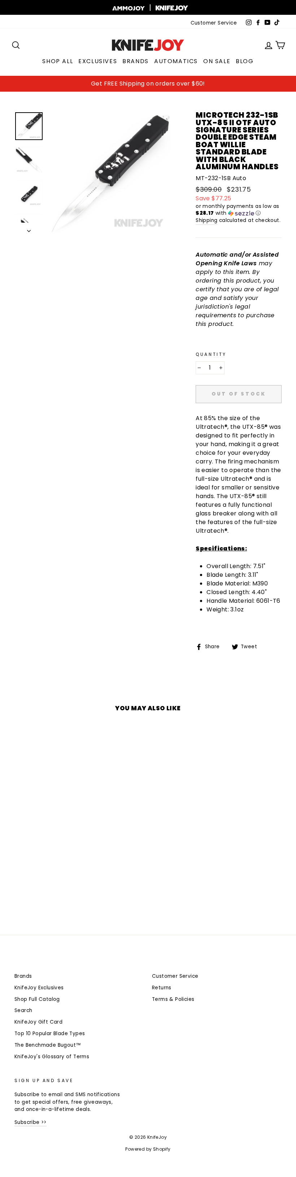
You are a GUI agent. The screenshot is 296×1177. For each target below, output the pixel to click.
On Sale (216, 61)
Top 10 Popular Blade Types (49, 1033)
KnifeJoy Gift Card (38, 1022)
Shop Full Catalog (37, 999)
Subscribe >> (30, 1122)
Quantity (211, 354)
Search (23, 1010)
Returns (161, 987)
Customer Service (214, 22)
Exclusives (97, 61)
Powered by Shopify (147, 1149)
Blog (244, 61)
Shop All (57, 61)
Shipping (206, 220)
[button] (239, 210)
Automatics (176, 61)
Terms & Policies (173, 999)
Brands (135, 61)
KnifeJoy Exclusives (39, 987)
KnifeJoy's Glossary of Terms (51, 1056)
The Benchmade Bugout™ (47, 1045)
